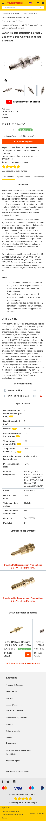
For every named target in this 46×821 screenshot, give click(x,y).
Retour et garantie (13, 731)
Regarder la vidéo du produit (26, 102)
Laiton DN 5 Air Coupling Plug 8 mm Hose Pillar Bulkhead (17, 645)
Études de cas (11, 692)
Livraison (9, 724)
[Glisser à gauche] (42, 64)
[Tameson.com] (15, 3)
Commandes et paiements (16, 718)
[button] (3, 3)
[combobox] (23, 7)
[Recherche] (42, 7)
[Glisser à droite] (4, 64)
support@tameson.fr (14, 705)
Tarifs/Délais (11, 754)
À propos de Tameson (14, 685)
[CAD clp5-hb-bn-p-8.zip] (40, 396)
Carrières (9, 698)
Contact (9, 737)
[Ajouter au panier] (28, 654)
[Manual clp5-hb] (40, 391)
